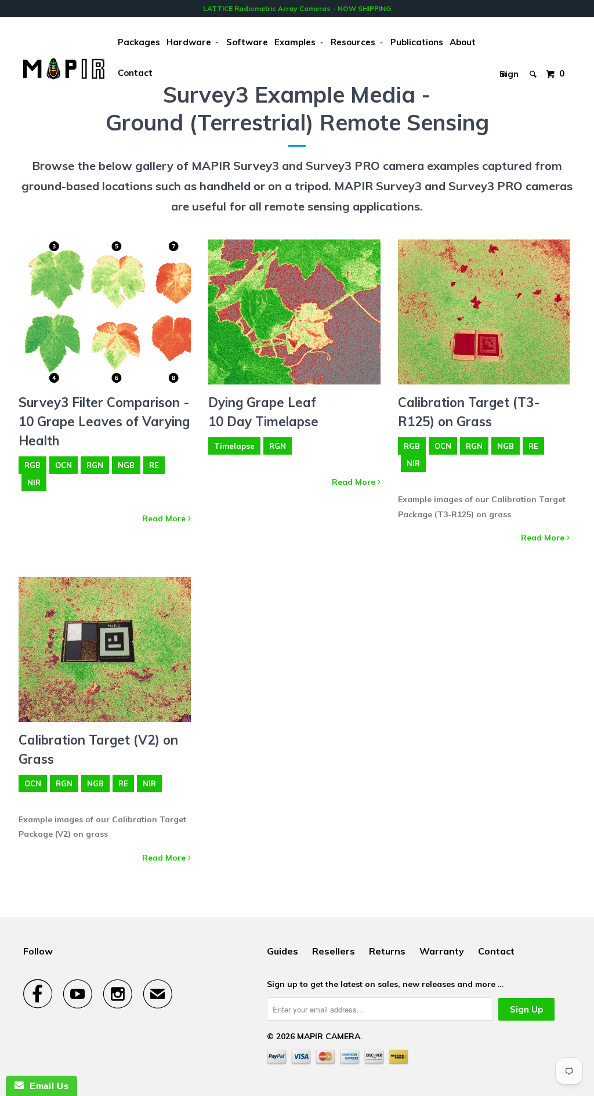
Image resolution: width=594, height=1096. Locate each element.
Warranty (441, 951)
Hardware (191, 42)
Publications (416, 42)
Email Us (46, 1086)
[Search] (534, 65)
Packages (139, 42)
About (463, 42)
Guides (282, 951)
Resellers (333, 951)
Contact (135, 72)
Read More (165, 518)
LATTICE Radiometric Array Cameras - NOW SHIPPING (297, 8)
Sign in (509, 71)
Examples (297, 42)
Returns (387, 951)
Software (247, 42)
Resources (355, 42)
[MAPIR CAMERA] (63, 68)
